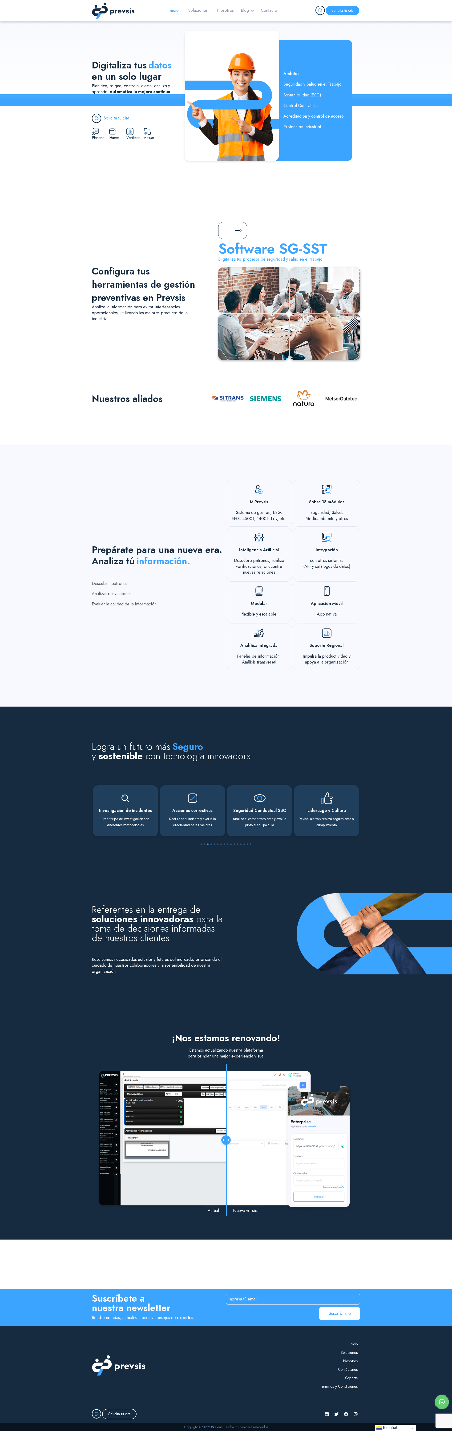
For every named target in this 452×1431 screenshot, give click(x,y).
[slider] (226, 1140)
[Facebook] (346, 1414)
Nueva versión (246, 1211)
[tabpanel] (125, 811)
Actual (213, 1211)
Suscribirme (340, 1313)
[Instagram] (355, 1414)
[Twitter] (336, 1414)
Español (389, 1428)
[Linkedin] (327, 1414)
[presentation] (201, 844)
